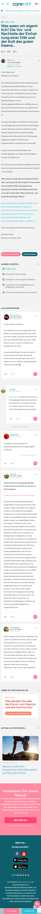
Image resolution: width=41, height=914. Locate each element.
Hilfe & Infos (9, 22)
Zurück (4, 17)
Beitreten (20, 820)
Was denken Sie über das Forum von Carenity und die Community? (20, 704)
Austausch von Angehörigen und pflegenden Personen (19, 286)
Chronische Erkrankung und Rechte (21, 292)
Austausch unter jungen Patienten (20, 279)
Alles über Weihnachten (15, 274)
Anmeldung (29, 911)
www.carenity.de (24, 882)
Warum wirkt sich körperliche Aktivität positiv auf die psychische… (19, 769)
